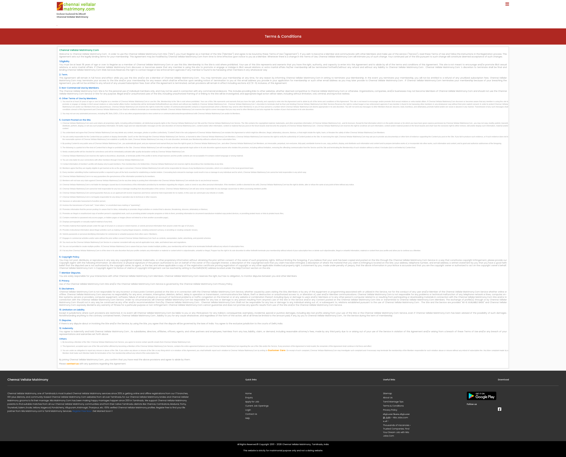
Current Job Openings (257, 405)
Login (248, 409)
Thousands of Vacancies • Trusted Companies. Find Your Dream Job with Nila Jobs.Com (397, 430)
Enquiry (249, 397)
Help (247, 418)
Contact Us (251, 414)
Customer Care (276, 350)
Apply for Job (252, 401)
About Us (388, 397)
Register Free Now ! (82, 411)
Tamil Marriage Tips (393, 401)
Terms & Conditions (393, 405)
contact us (72, 363)
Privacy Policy (390, 409)
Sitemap (387, 393)
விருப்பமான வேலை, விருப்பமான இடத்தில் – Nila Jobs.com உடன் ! (396, 418)
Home (248, 393)
